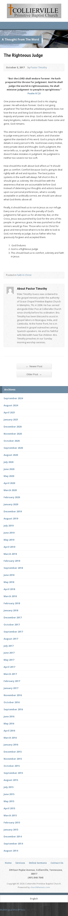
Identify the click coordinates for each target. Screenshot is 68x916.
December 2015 (13, 751)
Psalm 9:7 (33, 93)
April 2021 (9, 412)
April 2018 (9, 589)
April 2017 (9, 666)
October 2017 (12, 624)
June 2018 (9, 575)
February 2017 (12, 681)
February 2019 (12, 560)
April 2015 (9, 808)
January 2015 (11, 829)
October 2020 (12, 440)
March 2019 (10, 554)
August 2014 (11, 850)
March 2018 (10, 596)
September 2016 (13, 709)
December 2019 (13, 511)
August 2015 (11, 780)
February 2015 (12, 822)
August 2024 (11, 405)
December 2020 (13, 426)
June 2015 (9, 794)
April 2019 (9, 546)
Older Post (34, 374)
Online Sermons (38, 863)
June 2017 (9, 652)
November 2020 (13, 433)
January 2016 (11, 744)
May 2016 (9, 723)
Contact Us (57, 863)
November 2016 (13, 695)
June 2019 (9, 532)
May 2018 (9, 582)
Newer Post (34, 366)
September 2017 (13, 631)
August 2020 (11, 455)
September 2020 (13, 447)
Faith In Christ (24, 275)
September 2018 (13, 568)
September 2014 (13, 843)
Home (8, 863)
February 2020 (12, 497)
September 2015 (13, 773)
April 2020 (9, 483)
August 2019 (11, 518)
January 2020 (11, 504)
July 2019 (8, 525)
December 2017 (13, 617)
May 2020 (9, 476)
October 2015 (12, 765)
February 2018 (12, 603)
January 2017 (11, 688)
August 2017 (11, 638)
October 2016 (12, 702)
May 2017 (9, 659)
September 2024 (13, 398)
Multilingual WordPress (12, 909)
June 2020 (9, 469)
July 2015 (8, 787)
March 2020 (10, 490)
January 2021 (11, 419)
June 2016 (9, 716)
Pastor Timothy (39, 67)
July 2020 (8, 462)
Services (20, 863)
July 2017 (8, 645)
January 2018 (11, 610)
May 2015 (9, 801)
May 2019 (9, 539)
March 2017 (10, 674)
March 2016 (10, 737)
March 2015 (10, 815)
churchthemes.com (40, 887)
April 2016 (9, 730)
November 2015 (13, 758)
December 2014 (13, 836)
